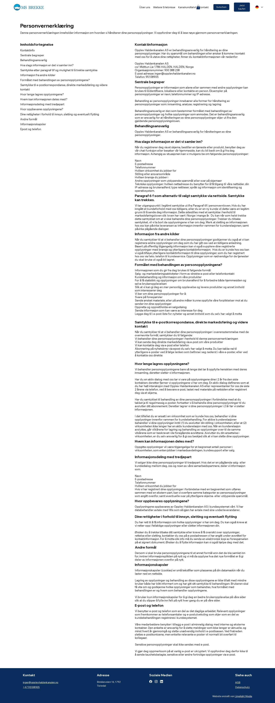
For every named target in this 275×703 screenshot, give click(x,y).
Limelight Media (243, 696)
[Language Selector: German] (258, 7)
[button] (198, 7)
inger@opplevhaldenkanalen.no (175, 73)
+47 (31, 687)
